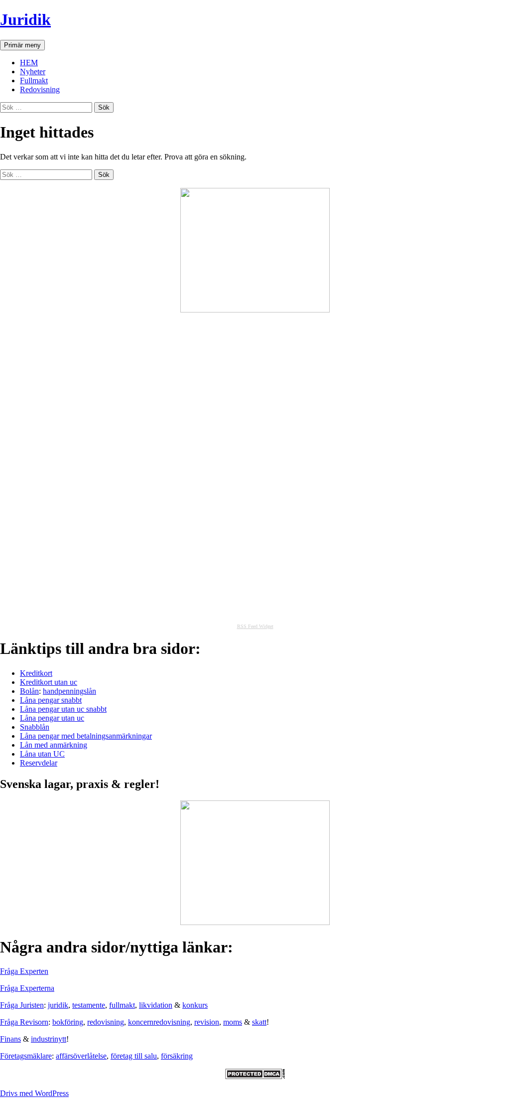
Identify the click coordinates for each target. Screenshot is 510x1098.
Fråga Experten (24, 971)
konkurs (195, 1005)
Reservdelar (38, 763)
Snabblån (34, 727)
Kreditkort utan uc (48, 682)
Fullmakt (34, 80)
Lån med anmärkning (53, 745)
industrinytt (48, 1039)
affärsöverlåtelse (81, 1056)
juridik (58, 1005)
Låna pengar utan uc (52, 718)
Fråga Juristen (22, 1005)
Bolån (29, 691)
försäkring (177, 1056)
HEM (29, 62)
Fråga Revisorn (24, 1022)
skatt (259, 1022)
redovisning (105, 1022)
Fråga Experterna (27, 988)
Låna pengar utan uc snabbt (63, 709)
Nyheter (32, 71)
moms (232, 1022)
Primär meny (22, 45)
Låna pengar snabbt (51, 700)
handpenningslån (69, 691)
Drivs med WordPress (34, 1093)
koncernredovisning (159, 1022)
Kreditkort (36, 673)
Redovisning (40, 89)
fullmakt (122, 1005)
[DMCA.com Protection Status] (255, 1076)
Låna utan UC (42, 754)
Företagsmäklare (26, 1056)
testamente (88, 1005)
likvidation (155, 1005)
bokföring (67, 1022)
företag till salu (134, 1056)
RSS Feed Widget (255, 626)
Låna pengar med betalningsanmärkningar (86, 736)
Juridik (25, 19)
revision (206, 1022)
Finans (10, 1039)
